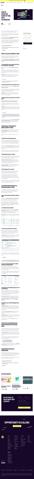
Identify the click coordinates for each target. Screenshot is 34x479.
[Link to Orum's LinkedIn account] (3, 462)
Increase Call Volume (16, 439)
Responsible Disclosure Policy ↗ (10, 461)
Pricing (8, 449)
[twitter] (23, 48)
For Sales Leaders (16, 446)
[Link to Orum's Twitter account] (1, 462)
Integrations (9, 444)
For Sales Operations (15, 448)
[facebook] (24, 48)
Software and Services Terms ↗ (10, 455)
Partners (29, 440)
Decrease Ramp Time (16, 442)
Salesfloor (9, 440)
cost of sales (12, 318)
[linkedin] (26, 48)
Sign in (25, 2)
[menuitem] (8, 2)
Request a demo (4, 365)
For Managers (16, 445)
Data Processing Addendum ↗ (10, 459)
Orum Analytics (3, 214)
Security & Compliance (9, 448)
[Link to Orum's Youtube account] (4, 462)
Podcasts (22, 440)
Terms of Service (25, 404)
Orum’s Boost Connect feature (9, 311)
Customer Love (23, 444)
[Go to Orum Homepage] (2, 2)
